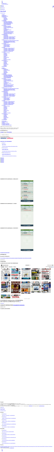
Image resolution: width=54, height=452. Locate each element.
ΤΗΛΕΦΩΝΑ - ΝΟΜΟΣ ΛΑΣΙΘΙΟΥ (9, 50)
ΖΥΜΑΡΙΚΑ (5, 54)
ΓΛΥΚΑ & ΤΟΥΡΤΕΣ (7, 52)
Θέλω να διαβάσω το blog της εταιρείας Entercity (8, 434)
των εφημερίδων (28, 298)
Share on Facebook (3, 138)
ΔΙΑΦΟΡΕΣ (5, 62)
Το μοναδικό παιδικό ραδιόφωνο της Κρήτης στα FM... (9, 151)
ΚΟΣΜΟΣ (5, 73)
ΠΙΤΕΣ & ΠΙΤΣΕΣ (6, 57)
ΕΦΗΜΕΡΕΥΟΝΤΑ (5, 34)
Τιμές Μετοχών (47, 446)
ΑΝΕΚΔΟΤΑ (5, 30)
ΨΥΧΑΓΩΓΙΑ (4, 25)
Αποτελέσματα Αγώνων (32, 446)
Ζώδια (38, 446)
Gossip (11, 446)
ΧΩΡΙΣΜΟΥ (5, 65)
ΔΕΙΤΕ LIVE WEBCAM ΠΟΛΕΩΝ (9, 31)
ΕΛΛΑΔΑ (5, 17)
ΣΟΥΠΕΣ (5, 58)
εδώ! (20, 301)
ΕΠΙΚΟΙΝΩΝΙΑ (4, 66)
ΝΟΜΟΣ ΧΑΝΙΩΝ (6, 98)
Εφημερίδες (5, 446)
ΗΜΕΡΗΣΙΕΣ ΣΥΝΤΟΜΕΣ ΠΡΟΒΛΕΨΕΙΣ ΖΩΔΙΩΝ (11, 40)
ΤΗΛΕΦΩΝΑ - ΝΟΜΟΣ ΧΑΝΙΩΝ (9, 102)
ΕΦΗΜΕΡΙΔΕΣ (4, 20)
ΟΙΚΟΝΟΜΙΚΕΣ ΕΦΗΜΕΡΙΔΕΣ (8, 76)
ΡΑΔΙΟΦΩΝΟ (6, 141)
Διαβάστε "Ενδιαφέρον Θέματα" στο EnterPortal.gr (9, 418)
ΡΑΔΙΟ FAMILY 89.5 (5, 149)
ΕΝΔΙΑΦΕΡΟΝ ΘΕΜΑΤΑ (7, 79)
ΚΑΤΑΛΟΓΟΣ (4, 43)
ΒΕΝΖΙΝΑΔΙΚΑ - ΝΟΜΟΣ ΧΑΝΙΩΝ (9, 37)
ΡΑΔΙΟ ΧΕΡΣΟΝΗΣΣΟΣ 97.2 (6, 154)
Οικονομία (1, 447)
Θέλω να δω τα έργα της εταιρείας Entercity (8, 431)
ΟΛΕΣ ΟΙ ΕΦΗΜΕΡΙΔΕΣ (7, 24)
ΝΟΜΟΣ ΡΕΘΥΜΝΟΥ (7, 99)
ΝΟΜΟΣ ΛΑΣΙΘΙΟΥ (7, 46)
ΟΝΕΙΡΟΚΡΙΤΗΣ (6, 42)
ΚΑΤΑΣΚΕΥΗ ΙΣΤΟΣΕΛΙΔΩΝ (4, 252)
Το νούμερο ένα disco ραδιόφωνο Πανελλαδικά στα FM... (10, 146)
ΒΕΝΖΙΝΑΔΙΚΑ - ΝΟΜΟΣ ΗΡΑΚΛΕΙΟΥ (10, 36)
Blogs (43, 446)
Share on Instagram (10, 138)
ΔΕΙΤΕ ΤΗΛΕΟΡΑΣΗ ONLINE (8, 32)
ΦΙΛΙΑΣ (5, 118)
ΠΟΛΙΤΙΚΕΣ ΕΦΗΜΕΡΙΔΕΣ (8, 21)
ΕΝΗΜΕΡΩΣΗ (4, 68)
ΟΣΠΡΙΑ (5, 56)
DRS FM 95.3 (4, 144)
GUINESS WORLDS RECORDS (8, 27)
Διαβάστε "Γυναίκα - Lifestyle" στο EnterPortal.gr (8, 421)
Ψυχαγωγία (7, 447)
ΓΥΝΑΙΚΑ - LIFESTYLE (7, 26)
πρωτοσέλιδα (26, 298)
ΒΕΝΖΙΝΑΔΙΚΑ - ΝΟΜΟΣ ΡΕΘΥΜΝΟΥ (9, 38)
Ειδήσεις (3, 446)
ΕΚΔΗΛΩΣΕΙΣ (4, 15)
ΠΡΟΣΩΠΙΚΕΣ (6, 61)
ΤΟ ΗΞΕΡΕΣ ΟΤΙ (6, 82)
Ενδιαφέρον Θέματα (17, 446)
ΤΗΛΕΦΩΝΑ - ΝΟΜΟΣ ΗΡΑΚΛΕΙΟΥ (9, 48)
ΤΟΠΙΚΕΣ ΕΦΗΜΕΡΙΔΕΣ (7, 23)
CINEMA (5, 28)
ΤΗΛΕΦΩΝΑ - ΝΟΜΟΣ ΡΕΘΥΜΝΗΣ (9, 49)
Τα (24, 298)
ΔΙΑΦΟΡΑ (5, 53)
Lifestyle (4, 447)
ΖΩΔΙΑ (3, 39)
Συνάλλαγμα (50, 446)
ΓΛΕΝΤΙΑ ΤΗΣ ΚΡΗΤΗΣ (13, 127)
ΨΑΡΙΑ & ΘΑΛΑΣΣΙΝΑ (7, 59)
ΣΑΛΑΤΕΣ (5, 111)
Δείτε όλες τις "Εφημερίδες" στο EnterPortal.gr (8, 415)
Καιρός (21, 446)
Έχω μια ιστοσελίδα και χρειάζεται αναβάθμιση (8, 440)
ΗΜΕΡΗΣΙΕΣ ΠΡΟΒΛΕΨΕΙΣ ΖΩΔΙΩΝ (9, 41)
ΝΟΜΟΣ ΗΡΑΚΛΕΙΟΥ (7, 44)
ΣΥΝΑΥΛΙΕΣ (7, 127)
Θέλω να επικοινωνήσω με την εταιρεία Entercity (8, 443)
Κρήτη (36, 446)
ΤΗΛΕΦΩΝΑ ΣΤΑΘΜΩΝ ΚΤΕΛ (8, 51)
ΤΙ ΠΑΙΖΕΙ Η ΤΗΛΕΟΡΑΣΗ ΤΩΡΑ (9, 86)
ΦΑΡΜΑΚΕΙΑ (6, 35)
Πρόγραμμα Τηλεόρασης (25, 446)
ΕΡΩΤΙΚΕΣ (5, 63)
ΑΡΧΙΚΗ (3, 14)
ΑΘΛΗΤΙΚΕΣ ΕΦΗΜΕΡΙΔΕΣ (8, 22)
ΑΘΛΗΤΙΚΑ (5, 18)
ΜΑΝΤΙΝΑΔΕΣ (4, 60)
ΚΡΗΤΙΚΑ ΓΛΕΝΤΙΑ (5, 16)
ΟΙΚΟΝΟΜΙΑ (6, 19)
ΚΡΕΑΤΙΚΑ (5, 108)
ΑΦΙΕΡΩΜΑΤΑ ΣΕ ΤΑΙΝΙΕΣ (8, 33)
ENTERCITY (23, 403)
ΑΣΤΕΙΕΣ (5, 115)
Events (13, 446)
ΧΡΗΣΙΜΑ (3, 47)
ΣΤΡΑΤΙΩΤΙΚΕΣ (6, 64)
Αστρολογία (41, 446)
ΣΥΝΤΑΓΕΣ (3, 105)
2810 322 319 (4, 3)
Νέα (0, 446)
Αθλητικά (9, 446)
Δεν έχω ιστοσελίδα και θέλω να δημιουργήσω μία (9, 437)
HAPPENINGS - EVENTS (7, 83)
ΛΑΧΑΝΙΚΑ (5, 55)
